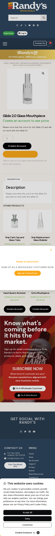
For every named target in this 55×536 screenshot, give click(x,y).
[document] (27, 268)
